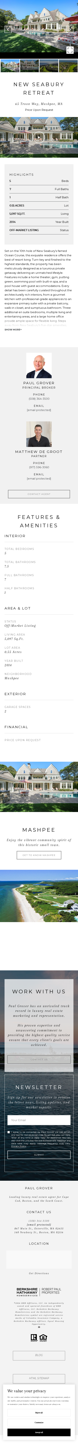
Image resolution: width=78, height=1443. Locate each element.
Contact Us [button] (39, 1059)
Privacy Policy (18, 1146)
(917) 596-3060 (39, 467)
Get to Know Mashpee (39, 855)
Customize (39, 1422)
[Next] (69, 29)
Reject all (39, 1412)
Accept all (39, 1432)
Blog (39, 1355)
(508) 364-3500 (39, 398)
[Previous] (8, 29)
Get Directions (39, 1273)
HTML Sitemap (39, 1378)
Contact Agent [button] (39, 494)
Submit (39, 1154)
